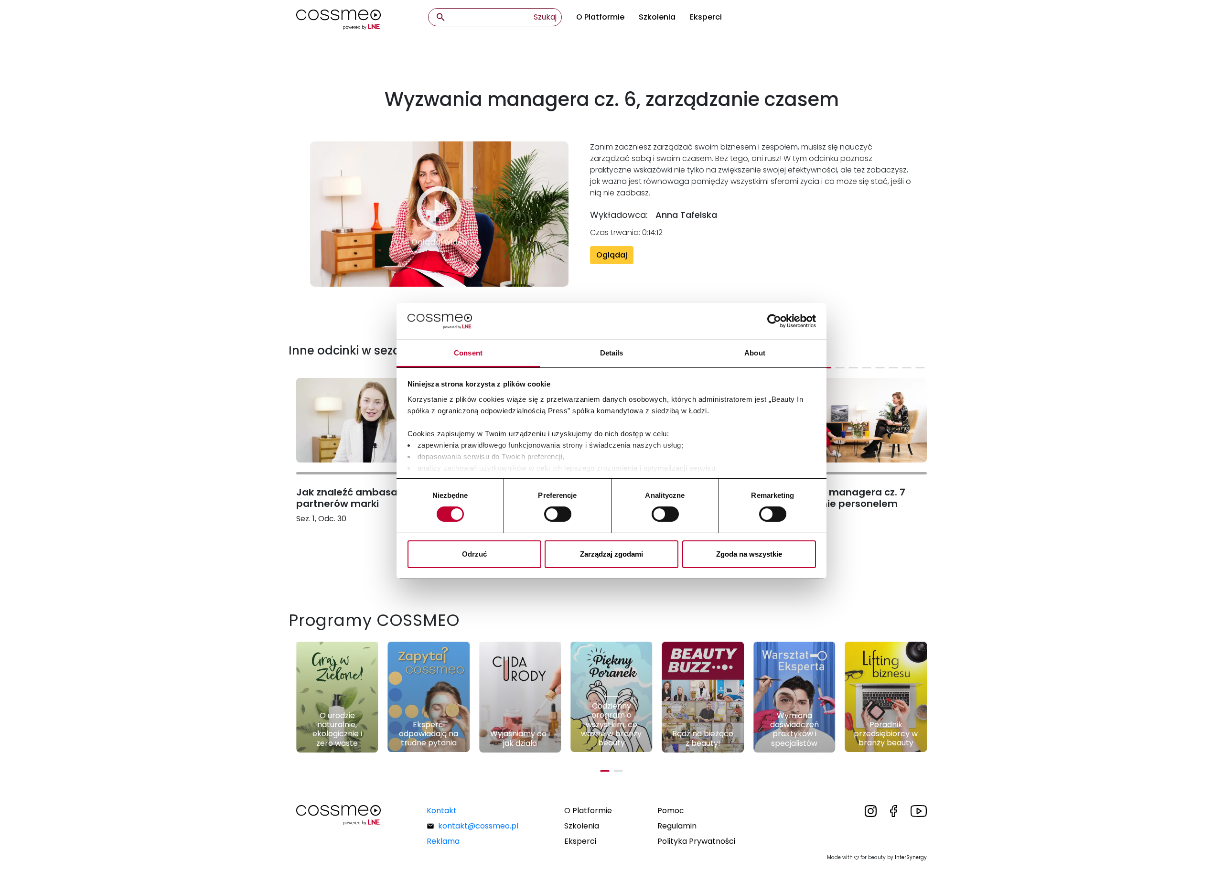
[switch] (557, 514)
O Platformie (600, 16)
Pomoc (670, 810)
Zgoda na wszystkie (749, 554)
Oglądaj (611, 254)
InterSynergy (911, 857)
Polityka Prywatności (696, 841)
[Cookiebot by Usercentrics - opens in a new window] (774, 321)
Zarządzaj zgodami (611, 554)
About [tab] (754, 353)
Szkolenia (657, 16)
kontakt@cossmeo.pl (478, 825)
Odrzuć (474, 554)
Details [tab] (611, 353)
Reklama (443, 841)
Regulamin (677, 825)
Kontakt (442, 810)
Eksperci (706, 16)
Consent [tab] (468, 353)
